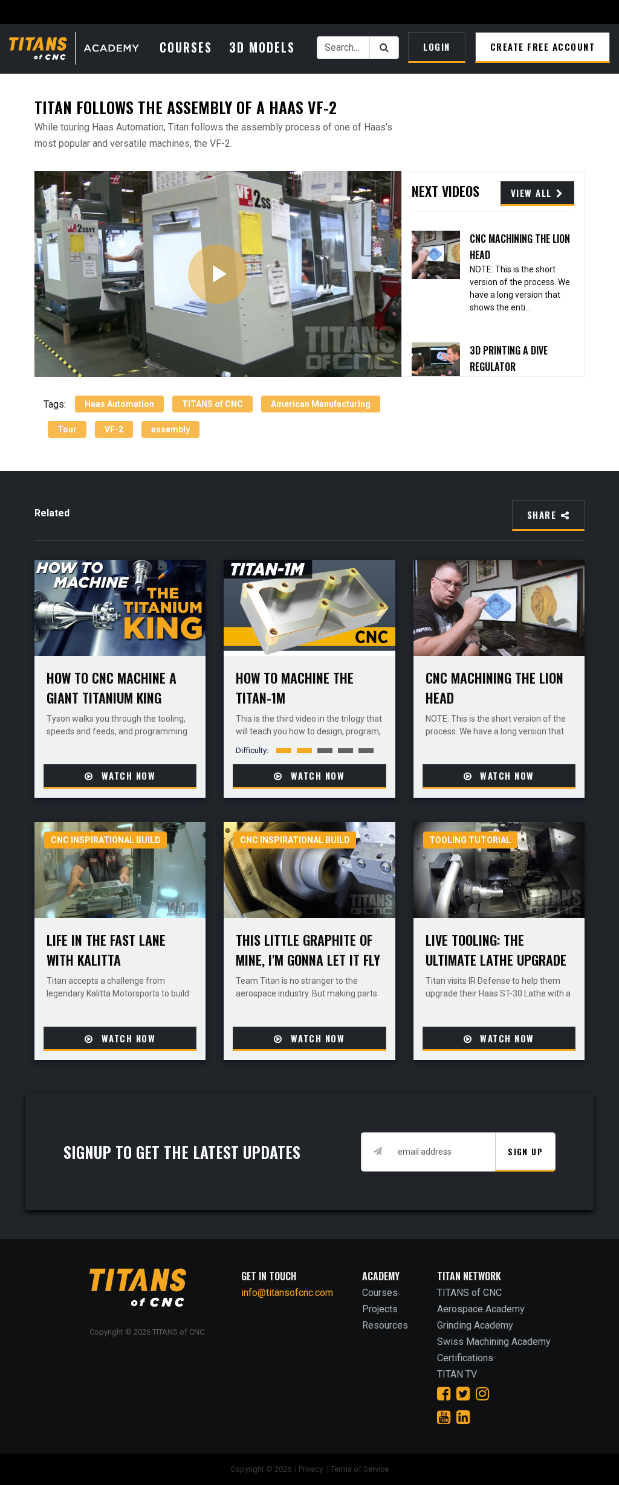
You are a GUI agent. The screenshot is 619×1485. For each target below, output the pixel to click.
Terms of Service (360, 1469)
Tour (67, 429)
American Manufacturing (321, 404)
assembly (170, 429)
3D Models (262, 47)
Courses (186, 47)
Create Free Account (542, 46)
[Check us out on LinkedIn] (463, 1417)
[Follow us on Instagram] (482, 1394)
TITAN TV (457, 1374)
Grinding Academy (475, 1325)
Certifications (465, 1358)
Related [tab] (52, 513)
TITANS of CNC (212, 404)
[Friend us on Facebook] (443, 1394)
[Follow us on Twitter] (463, 1394)
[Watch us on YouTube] (443, 1417)
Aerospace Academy (481, 1309)
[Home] (81, 49)
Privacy (312, 1469)
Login (436, 46)
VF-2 (114, 429)
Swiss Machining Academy (494, 1341)
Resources (385, 1325)
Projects (380, 1309)
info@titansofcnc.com (287, 1292)
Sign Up (525, 1151)
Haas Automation (119, 404)
